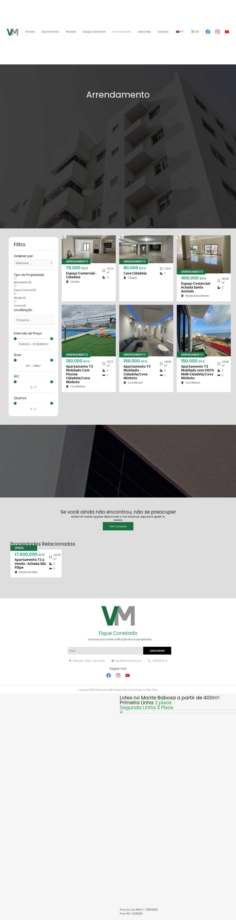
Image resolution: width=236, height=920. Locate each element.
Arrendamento (121, 31)
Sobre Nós (144, 31)
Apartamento (50, 31)
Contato (163, 31)
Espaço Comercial (94, 31)
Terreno (30, 31)
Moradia (71, 31)
